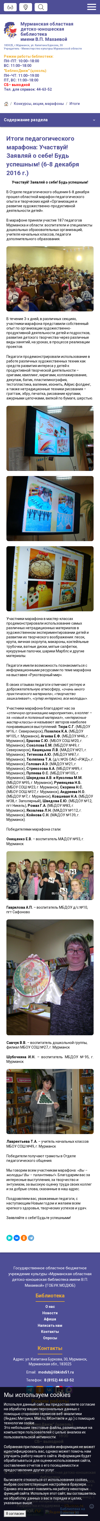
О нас (50, 1307)
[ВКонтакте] (17, 1238)
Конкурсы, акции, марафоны (39, 104)
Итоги (74, 104)
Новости (50, 1313)
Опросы (50, 1338)
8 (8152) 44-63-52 (59, 1380)
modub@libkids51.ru (56, 1372)
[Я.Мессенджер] (9, 1238)
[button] (50, 120)
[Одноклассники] (24, 1238)
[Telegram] (31, 1238)
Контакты (50, 1332)
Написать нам (50, 1325)
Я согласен (15, 1514)
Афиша (50, 1319)
